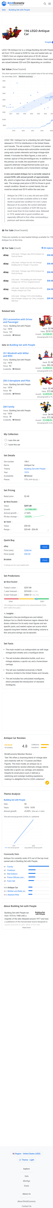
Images (48, 42)
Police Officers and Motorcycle (20, 877)
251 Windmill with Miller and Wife (16, 354)
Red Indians (12, 874)
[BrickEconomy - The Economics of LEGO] (12, 3)
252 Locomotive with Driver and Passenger (17, 320)
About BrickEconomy (27, 1201)
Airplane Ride (13, 895)
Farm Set (11, 881)
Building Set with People (19, 10)
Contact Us (26, 1206)
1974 (10, 329)
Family (10, 866)
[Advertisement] (28, 20)
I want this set (14, 444)
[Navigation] (47, 3)
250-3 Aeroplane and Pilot (16, 380)
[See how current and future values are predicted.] (48, 530)
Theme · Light (28, 1160)
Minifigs (26, 1181)
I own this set (13, 440)
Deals (26, 1186)
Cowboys (11, 870)
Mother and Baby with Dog (19, 891)
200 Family (8, 406)
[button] (35, 76)
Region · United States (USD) (27, 1154)
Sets (4, 10)
